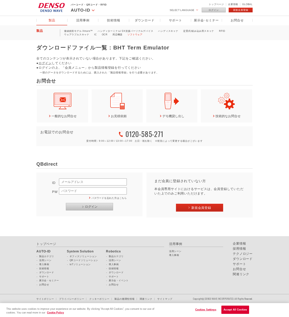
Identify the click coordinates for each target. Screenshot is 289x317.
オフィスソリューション (83, 256)
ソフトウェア (135, 34)
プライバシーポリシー (71, 299)
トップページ (216, 4)
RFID (222, 31)
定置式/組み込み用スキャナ (198, 31)
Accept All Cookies (235, 309)
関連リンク (241, 274)
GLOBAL (247, 4)
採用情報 (239, 248)
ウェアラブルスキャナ (76, 34)
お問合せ (237, 20)
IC (95, 34)
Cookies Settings (205, 309)
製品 (52, 20)
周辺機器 (117, 34)
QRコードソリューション (84, 260)
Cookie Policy (55, 312)
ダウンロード (145, 20)
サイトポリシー (45, 299)
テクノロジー (243, 253)
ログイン (214, 10)
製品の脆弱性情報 (124, 299)
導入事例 (44, 264)
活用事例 (82, 20)
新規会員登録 (240, 10)
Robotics (113, 251)
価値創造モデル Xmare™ (78, 31)
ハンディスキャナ (168, 31)
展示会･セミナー (206, 20)
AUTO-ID (43, 251)
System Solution (80, 251)
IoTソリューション (80, 264)
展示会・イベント (119, 280)
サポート (175, 20)
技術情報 (113, 20)
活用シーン (45, 260)
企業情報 (233, 4)
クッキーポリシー (99, 299)
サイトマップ (164, 299)
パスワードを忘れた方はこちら (109, 198)
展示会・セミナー (49, 280)
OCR (105, 34)
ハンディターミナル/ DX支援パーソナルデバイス (125, 31)
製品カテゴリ (46, 256)
